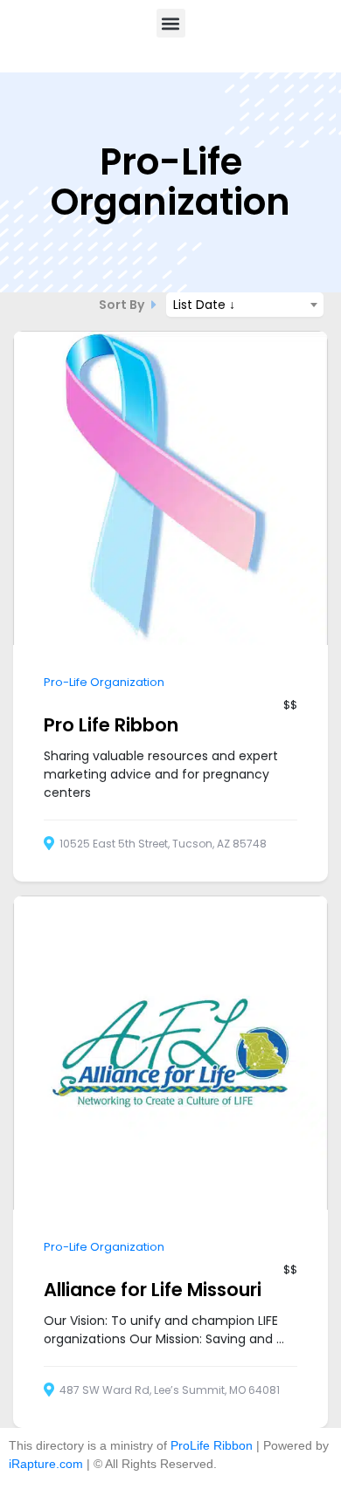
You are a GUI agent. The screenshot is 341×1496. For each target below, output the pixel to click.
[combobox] (245, 304)
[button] (171, 23)
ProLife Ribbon (211, 1445)
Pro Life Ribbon (111, 725)
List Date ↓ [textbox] (204, 304)
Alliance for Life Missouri (152, 1289)
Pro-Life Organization (104, 682)
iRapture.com (46, 1464)
